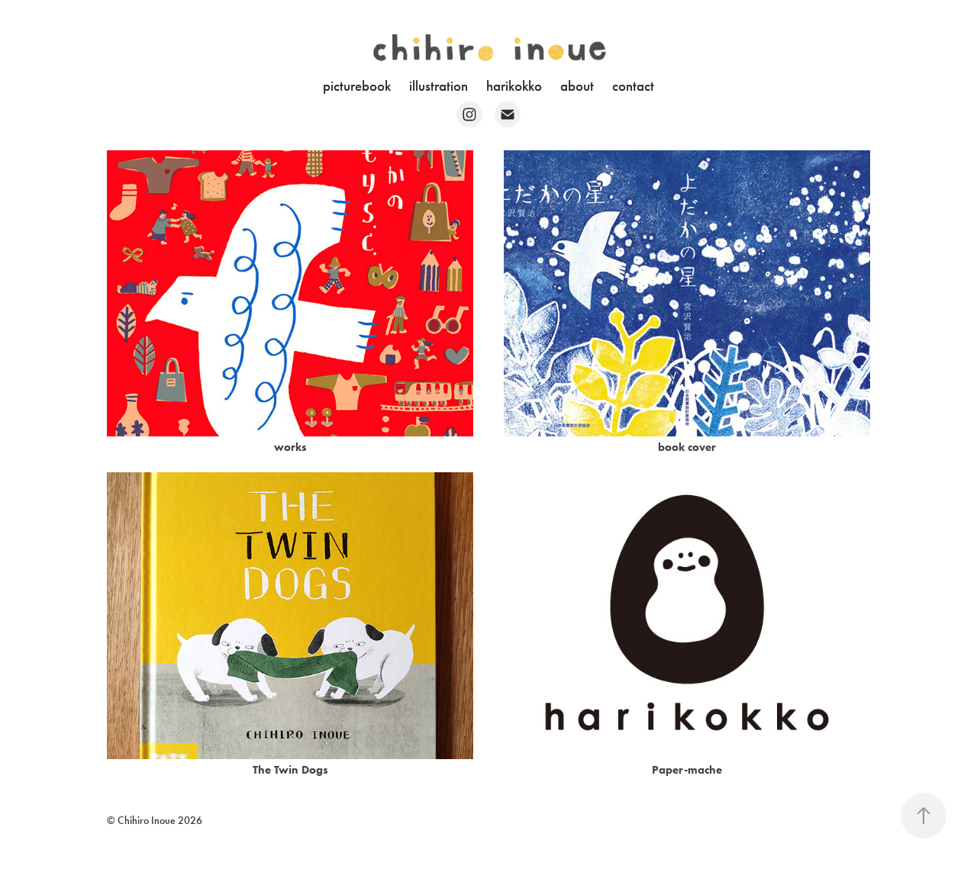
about (577, 86)
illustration (438, 86)
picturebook (357, 86)
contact (633, 86)
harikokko (514, 86)
